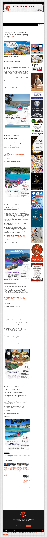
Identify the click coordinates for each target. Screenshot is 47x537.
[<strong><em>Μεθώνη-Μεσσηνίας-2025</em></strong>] (17, 263)
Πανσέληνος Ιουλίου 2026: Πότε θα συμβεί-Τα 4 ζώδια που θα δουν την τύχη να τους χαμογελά (6, 471)
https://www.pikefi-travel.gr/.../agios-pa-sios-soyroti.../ (16, 337)
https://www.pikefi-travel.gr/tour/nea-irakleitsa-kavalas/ (15, 299)
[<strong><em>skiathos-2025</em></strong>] (17, 434)
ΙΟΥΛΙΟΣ (14, 38)
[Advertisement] (17, 501)
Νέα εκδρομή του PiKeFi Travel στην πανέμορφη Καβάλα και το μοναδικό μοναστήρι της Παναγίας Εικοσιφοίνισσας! (26, 483)
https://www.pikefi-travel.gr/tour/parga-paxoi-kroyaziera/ (14, 155)
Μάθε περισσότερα (39, 532)
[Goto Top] (42, 530)
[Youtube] (24, 522)
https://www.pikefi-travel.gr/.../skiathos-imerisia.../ (15, 407)
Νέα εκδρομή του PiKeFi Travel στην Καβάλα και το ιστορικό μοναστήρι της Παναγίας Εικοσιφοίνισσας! (13, 471)
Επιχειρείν (11, 38)
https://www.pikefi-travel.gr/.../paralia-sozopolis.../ (15, 82)
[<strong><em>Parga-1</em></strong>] (17, 182)
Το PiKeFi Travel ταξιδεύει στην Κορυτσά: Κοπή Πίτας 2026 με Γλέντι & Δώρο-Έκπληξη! (19, 470)
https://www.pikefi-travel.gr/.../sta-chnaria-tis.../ (15, 236)
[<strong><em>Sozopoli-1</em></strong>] (17, 110)
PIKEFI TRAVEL (19, 38)
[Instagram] (22, 522)
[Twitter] (23, 522)
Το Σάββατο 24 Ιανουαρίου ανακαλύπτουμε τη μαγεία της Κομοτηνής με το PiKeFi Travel (26, 470)
